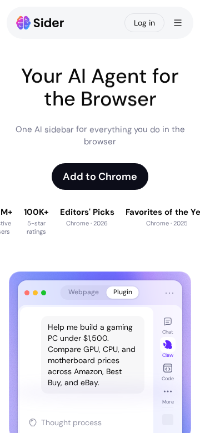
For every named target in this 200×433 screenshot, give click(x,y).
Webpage (83, 292)
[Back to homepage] (40, 23)
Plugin (122, 292)
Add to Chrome (100, 176)
